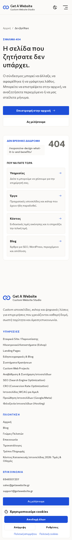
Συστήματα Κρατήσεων (17, 362)
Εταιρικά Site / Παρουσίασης (20, 338)
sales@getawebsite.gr (16, 485)
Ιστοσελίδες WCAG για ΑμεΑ (21, 391)
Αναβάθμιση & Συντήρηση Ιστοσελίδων (27, 374)
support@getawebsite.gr (18, 491)
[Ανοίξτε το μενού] (65, 7)
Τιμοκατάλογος (12, 445)
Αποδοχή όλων (36, 519)
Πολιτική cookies (49, 533)
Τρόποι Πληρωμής (14, 451)
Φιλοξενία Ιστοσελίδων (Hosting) (24, 403)
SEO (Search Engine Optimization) (24, 380)
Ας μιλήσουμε (36, 121)
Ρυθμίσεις (52, 527)
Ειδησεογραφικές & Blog (18, 356)
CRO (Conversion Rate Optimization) (25, 386)
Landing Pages (11, 350)
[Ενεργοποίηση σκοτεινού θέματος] (55, 7)
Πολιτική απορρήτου (25, 533)
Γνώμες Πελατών (13, 433)
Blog (5, 427)
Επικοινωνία (10, 439)
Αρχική (7, 28)
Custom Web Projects (16, 368)
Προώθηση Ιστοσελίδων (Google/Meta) (27, 397)
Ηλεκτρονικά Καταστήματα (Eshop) (24, 344)
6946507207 (11, 479)
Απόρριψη (20, 527)
